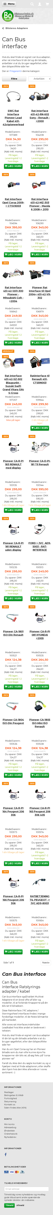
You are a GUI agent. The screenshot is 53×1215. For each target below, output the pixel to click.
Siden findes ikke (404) (15, 1107)
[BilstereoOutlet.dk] (18, 15)
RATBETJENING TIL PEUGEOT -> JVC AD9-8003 (40, 900)
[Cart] (47, 4)
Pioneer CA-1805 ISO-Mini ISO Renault (39, 723)
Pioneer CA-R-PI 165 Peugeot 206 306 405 (39, 811)
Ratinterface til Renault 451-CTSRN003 (39, 379)
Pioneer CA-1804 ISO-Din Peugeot (13, 721)
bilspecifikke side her (18, 66)
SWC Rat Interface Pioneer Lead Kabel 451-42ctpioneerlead (13, 117)
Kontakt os (9, 1104)
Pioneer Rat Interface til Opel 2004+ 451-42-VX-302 (40, 292)
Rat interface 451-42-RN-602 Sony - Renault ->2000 (40, 115)
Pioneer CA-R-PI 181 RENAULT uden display (13, 546)
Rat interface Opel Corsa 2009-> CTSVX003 (13, 202)
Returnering (10, 1101)
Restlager (9, 1092)
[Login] (39, 4)
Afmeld (20, 1205)
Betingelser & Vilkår (14, 1095)
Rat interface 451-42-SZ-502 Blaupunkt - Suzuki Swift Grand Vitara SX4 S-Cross (13, 384)
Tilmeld (9, 1205)
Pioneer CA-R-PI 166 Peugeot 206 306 (13, 900)
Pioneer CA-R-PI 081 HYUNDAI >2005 (40, 635)
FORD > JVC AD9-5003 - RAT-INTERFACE (40, 546)
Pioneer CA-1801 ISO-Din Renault (13, 633)
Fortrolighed (10, 1098)
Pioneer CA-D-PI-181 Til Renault (40, 463)
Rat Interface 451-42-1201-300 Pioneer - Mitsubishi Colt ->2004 (13, 294)
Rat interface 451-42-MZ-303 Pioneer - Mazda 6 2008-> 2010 (39, 204)
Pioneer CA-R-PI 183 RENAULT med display (13, 464)
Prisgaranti (15, 71)
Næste (45, 962)
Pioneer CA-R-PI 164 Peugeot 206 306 (13, 811)
